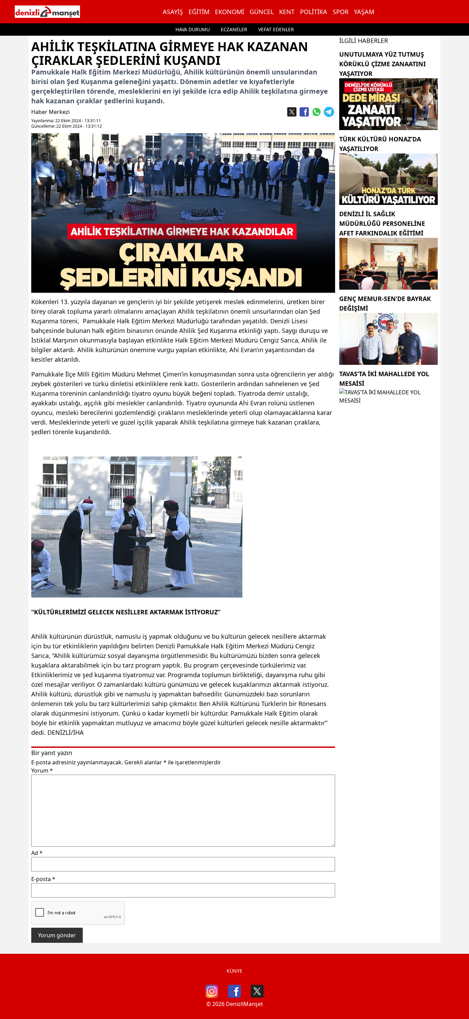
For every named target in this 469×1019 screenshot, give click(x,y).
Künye (234, 971)
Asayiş (173, 12)
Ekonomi (229, 12)
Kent (287, 12)
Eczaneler (234, 29)
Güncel (262, 12)
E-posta (43, 879)
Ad (37, 853)
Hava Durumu (192, 29)
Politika (313, 12)
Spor (340, 12)
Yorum (42, 770)
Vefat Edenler (276, 29)
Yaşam (364, 12)
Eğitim (198, 12)
